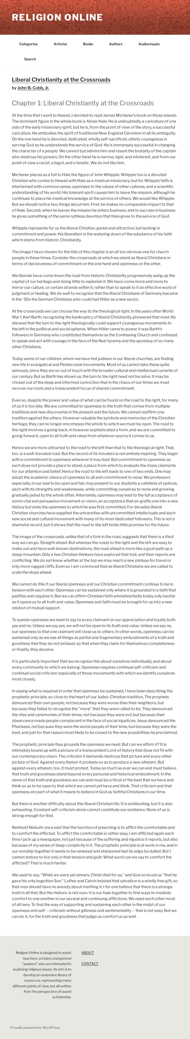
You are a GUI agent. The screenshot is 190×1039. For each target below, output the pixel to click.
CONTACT (89, 963)
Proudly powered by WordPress (35, 1027)
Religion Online (57, 17)
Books (88, 44)
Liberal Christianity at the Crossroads (61, 79)
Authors (115, 44)
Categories (28, 44)
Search (30, 59)
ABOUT (87, 952)
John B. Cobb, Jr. (33, 87)
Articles (60, 44)
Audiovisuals (149, 44)
